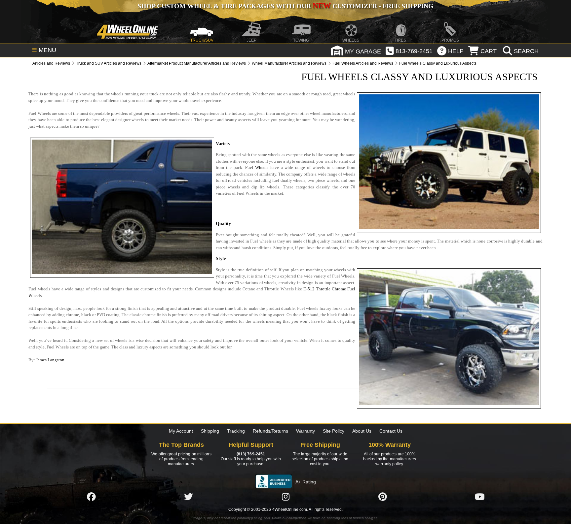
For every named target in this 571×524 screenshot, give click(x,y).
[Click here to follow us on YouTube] (479, 496)
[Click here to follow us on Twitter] (188, 496)
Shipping (210, 431)
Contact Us (390, 431)
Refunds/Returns (270, 431)
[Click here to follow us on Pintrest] (382, 496)
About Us (361, 431)
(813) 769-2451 (251, 454)
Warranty (305, 431)
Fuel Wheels (256, 167)
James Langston (50, 359)
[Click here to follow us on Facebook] (91, 496)
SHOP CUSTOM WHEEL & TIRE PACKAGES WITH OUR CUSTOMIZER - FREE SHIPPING (285, 6)
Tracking (236, 431)
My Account (181, 431)
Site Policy (333, 431)
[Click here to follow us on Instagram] (285, 496)
